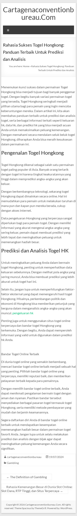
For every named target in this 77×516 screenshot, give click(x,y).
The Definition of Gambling (26, 477)
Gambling (13, 463)
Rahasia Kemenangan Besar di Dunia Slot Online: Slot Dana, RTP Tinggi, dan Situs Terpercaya (36, 489)
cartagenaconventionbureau (24, 457)
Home (26, 66)
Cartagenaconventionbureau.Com (38, 13)
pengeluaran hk (22, 313)
